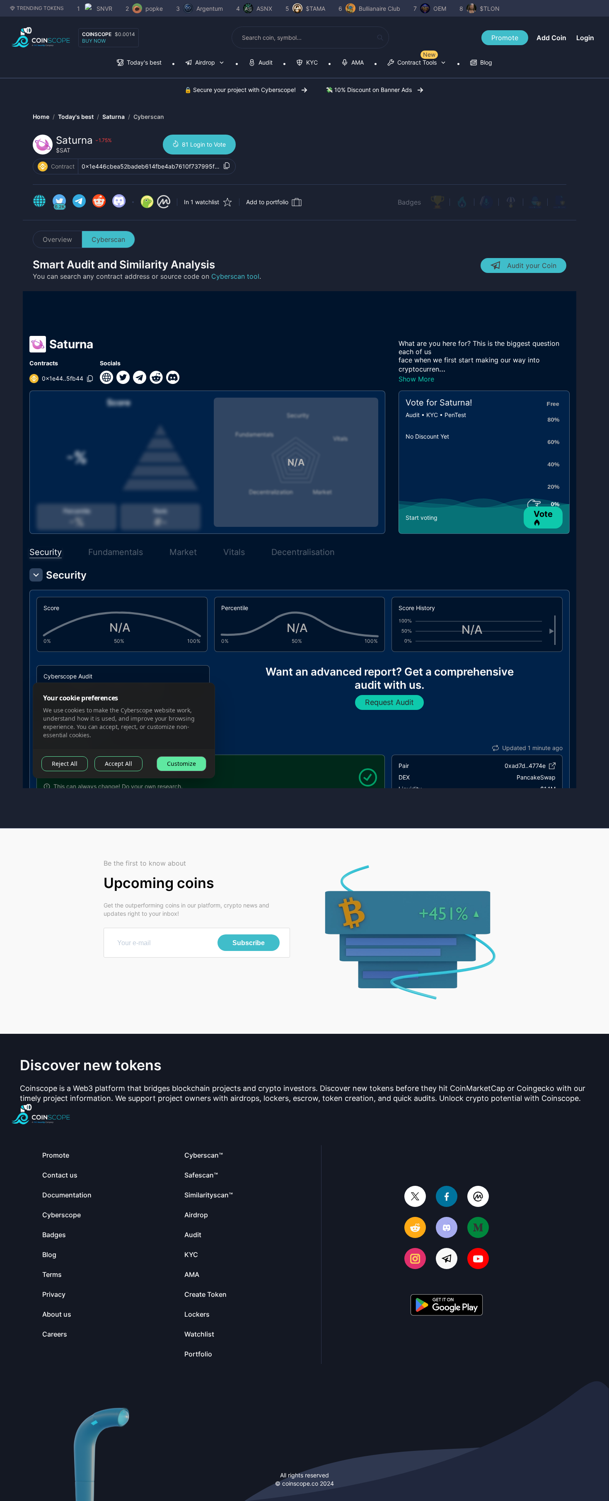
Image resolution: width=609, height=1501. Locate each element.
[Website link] (39, 202)
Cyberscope (61, 1215)
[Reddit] (415, 1228)
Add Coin (551, 38)
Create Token (205, 1294)
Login (585, 38)
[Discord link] (119, 202)
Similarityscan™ (208, 1195)
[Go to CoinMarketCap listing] (163, 202)
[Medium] (478, 1228)
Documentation (67, 1195)
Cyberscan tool (235, 276)
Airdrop (196, 1215)
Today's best (76, 116)
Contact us (59, 1175)
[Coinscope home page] (41, 37)
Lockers (197, 1314)
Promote (504, 38)
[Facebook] (447, 1197)
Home (41, 116)
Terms (52, 1274)
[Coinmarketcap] (478, 1197)
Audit (192, 1235)
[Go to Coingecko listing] (147, 202)
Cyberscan (148, 116)
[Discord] (447, 1228)
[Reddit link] (99, 202)
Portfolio (198, 1354)
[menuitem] (139, 63)
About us (56, 1314)
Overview (57, 239)
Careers (54, 1334)
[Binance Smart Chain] (43, 166)
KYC (191, 1254)
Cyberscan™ (203, 1155)
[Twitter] (415, 1197)
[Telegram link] (79, 202)
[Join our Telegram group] (447, 1259)
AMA (191, 1274)
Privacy (53, 1294)
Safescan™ (201, 1175)
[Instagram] (415, 1259)
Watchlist (199, 1334)
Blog (49, 1254)
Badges (409, 202)
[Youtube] (478, 1259)
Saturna (113, 116)
